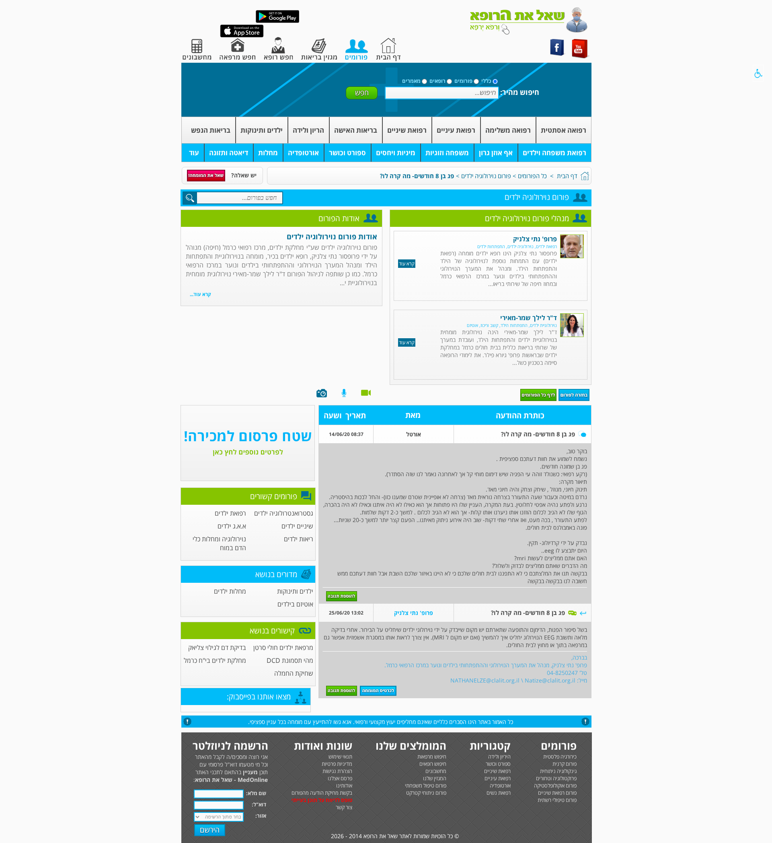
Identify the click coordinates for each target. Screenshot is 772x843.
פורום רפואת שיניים (557, 792)
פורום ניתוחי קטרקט (426, 792)
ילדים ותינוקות (261, 130)
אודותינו (344, 785)
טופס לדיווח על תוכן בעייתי (322, 800)
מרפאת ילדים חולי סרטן (283, 647)
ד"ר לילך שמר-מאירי (528, 317)
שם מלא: (256, 793)
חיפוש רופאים (432, 763)
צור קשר (344, 807)
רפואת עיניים (456, 130)
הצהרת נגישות (337, 771)
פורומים (463, 80)
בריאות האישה (355, 130)
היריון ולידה (499, 756)
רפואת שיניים (407, 130)
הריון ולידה (308, 130)
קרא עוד (407, 263)
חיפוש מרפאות (431, 756)
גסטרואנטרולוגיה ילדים (283, 513)
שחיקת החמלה (293, 673)
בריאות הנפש (210, 130)
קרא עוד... (200, 294)
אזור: (260, 815)
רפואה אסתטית (563, 130)
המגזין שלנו (434, 778)
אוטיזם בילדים (295, 604)
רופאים (437, 80)
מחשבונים (435, 771)
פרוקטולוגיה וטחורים (556, 778)
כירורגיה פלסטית (560, 756)
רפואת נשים (499, 792)
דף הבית (567, 176)
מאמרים (411, 80)
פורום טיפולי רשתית (557, 800)
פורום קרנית (564, 763)
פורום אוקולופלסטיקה (555, 785)
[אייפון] (242, 35)
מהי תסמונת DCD (290, 660)
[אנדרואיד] (277, 21)
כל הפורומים (532, 176)
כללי (486, 80)
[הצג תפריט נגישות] (758, 73)
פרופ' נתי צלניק (535, 238)
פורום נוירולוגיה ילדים (486, 176)
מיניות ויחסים (395, 152)
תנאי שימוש (340, 756)
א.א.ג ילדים (232, 526)
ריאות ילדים (298, 539)
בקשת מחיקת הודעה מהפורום (322, 792)
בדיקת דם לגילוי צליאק (217, 647)
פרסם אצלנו (340, 778)
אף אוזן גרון (496, 152)
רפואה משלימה (508, 130)
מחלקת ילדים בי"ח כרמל (215, 660)
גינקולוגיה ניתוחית (558, 771)
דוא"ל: (259, 804)
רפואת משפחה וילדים (554, 152)
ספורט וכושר (347, 152)
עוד (194, 152)
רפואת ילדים (230, 513)
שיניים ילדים (297, 526)
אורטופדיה (303, 152)
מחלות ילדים (230, 591)
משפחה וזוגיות (447, 152)
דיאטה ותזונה (228, 152)
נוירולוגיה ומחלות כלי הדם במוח (219, 543)
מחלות (268, 152)
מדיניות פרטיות (337, 763)
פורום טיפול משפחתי (425, 785)
